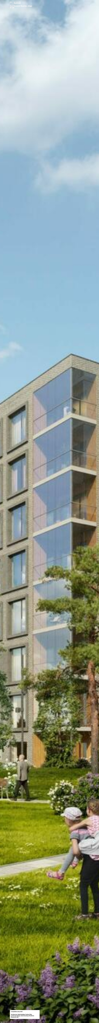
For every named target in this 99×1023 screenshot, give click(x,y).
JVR (11, 2)
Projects (17, 2)
